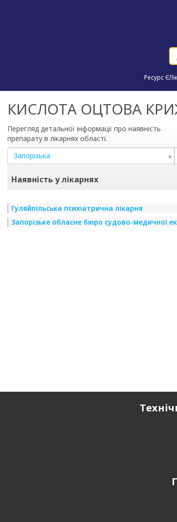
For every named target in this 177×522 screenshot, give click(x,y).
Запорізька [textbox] (93, 156)
